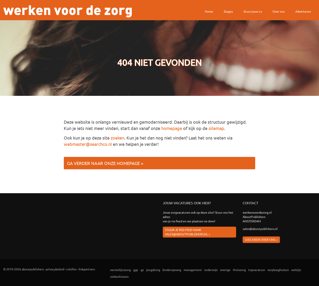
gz (142, 270)
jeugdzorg (153, 270)
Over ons (279, 11)
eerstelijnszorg (120, 270)
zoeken (117, 137)
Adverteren (303, 11)
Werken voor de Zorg (67, 11)
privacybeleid (55, 269)
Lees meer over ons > (261, 239)
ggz (135, 270)
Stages (228, 11)
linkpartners (87, 269)
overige (225, 270)
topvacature (256, 270)
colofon (71, 269)
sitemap (216, 128)
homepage (171, 128)
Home (209, 11)
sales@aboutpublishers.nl (260, 229)
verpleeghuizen (278, 270)
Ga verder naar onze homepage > (105, 163)
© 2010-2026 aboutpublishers (23, 269)
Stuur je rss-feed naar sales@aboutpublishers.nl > (187, 232)
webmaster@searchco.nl (88, 144)
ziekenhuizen (119, 276)
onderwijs (211, 270)
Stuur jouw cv (252, 11)
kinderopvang (172, 270)
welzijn (296, 270)
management (193, 270)
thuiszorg (239, 270)
